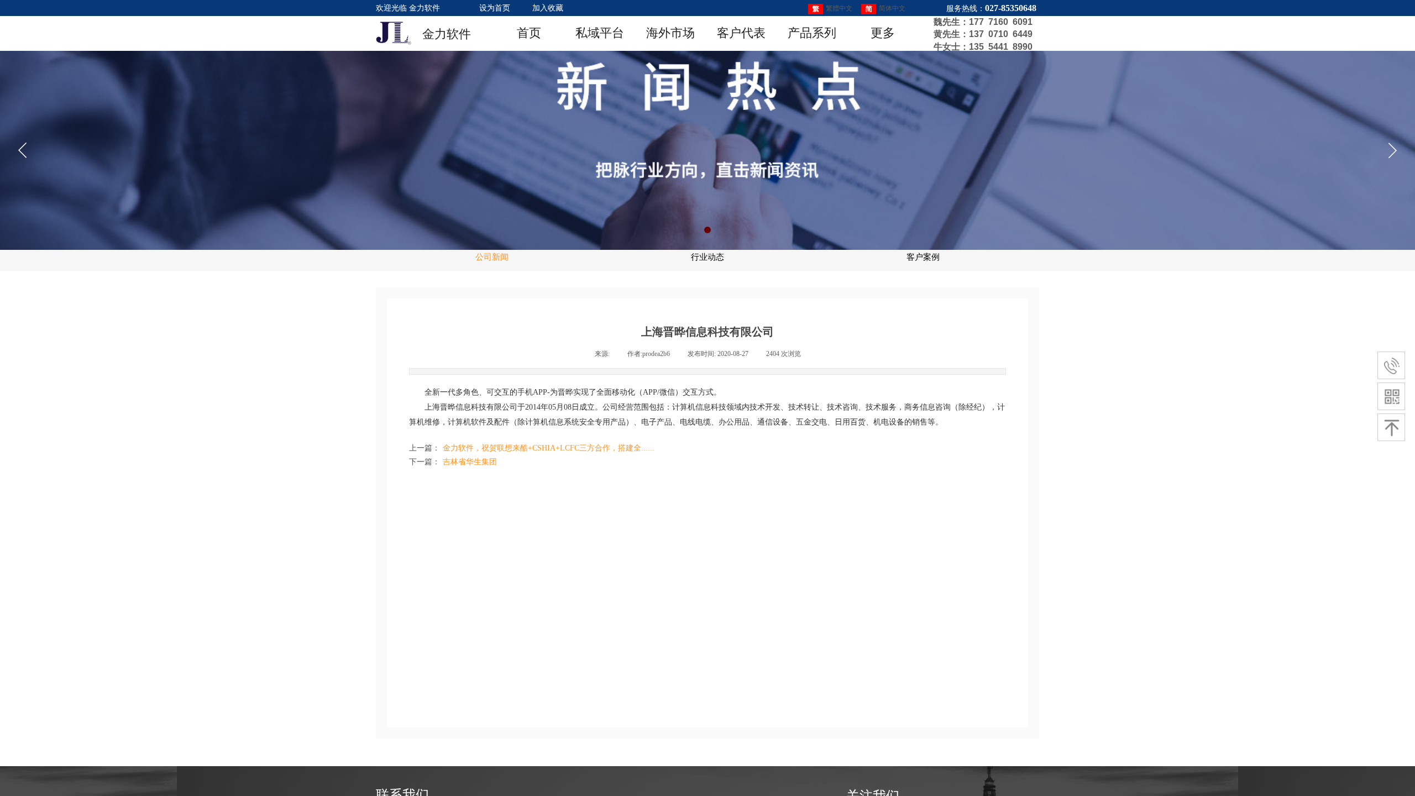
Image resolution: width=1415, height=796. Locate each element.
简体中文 (892, 8)
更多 (883, 33)
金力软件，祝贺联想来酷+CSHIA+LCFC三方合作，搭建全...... (531, 448)
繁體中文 (839, 8)
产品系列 (812, 33)
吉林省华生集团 (453, 462)
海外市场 (670, 33)
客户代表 (741, 33)
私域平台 (599, 33)
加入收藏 (547, 8)
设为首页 (494, 8)
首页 (529, 33)
